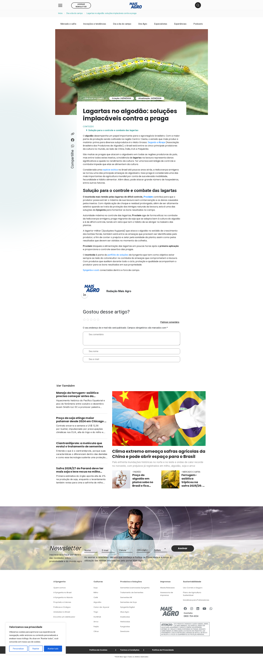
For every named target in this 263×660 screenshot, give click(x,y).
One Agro (142, 24)
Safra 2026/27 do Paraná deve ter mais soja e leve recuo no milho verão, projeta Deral (79, 470)
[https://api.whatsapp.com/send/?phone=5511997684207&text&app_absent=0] (211, 609)
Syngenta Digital (127, 607)
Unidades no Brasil (61, 612)
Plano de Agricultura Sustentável (192, 594)
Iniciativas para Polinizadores (196, 600)
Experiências (180, 24)
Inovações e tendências (94, 24)
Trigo (96, 612)
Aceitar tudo (53, 649)
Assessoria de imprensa (166, 594)
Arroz (96, 621)
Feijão (96, 626)
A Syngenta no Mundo (63, 597)
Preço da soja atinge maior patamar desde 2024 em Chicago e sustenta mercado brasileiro (81, 419)
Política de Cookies (98, 650)
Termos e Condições (129, 650)
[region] (35, 639)
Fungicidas (125, 626)
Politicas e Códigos (62, 607)
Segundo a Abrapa (156, 142)
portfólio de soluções (118, 255)
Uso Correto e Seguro (192, 587)
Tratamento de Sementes (131, 592)
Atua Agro (124, 612)
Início (60, 13)
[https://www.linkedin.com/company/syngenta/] (197, 609)
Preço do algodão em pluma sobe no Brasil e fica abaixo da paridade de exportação (142, 480)
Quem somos (59, 587)
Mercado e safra (68, 24)
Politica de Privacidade (163, 650)
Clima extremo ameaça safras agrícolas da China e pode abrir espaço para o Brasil (158, 453)
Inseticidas (125, 617)
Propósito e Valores (62, 602)
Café (96, 597)
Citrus (96, 631)
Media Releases (167, 587)
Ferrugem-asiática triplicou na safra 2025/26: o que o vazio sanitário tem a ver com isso (192, 480)
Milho (96, 592)
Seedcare (124, 631)
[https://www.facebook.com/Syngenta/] (185, 609)
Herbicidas (125, 621)
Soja (96, 587)
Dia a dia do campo (74, 13)
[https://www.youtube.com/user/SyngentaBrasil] (204, 609)
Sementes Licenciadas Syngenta (134, 587)
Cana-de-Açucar (101, 607)
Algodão (97, 602)
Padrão (137, 472)
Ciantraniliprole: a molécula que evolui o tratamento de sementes (80, 445)
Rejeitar (35, 649)
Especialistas (160, 24)
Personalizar (18, 649)
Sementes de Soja (128, 602)
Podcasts (198, 24)
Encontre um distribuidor (64, 617)
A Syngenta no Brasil (62, 592)
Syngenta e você (91, 270)
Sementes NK (126, 597)
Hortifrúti (97, 617)
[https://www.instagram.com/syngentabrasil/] (191, 609)
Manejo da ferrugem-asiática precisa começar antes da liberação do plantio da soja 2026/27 (77, 394)
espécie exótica (110, 169)
